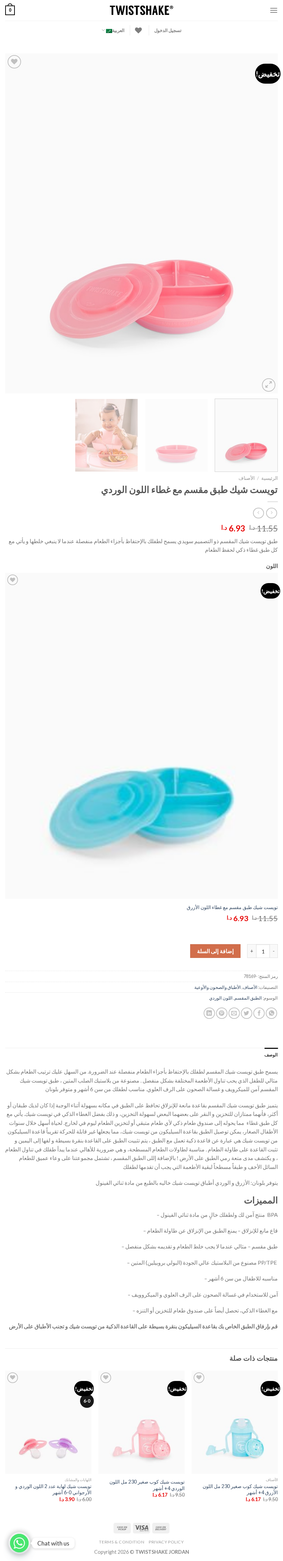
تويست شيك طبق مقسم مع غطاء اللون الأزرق (232, 907)
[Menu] (274, 10)
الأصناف (246, 478)
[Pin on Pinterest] (221, 1013)
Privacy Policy (166, 1541)
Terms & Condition (121, 1541)
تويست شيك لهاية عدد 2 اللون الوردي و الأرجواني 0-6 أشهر (53, 1489)
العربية (118, 30)
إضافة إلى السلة (215, 951)
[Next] (14, 223)
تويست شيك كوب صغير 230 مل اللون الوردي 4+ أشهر (147, 1485)
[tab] (271, 1055)
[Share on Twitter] (246, 1013)
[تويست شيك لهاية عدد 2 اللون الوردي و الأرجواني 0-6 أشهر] (48, 1422)
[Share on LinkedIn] (209, 1013)
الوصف (271, 1054)
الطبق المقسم (248, 998)
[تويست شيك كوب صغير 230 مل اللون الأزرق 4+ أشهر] (235, 1422)
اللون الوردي (221, 998)
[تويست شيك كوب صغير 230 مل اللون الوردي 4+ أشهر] (141, 1422)
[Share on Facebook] (259, 1013)
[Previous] (263, 223)
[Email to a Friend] (234, 1013)
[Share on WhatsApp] (271, 1013)
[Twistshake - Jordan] (141, 10)
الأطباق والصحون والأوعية (217, 987)
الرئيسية (269, 478)
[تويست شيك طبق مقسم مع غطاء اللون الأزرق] (141, 736)
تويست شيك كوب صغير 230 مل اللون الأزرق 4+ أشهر (240, 1489)
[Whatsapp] (19, 1543)
